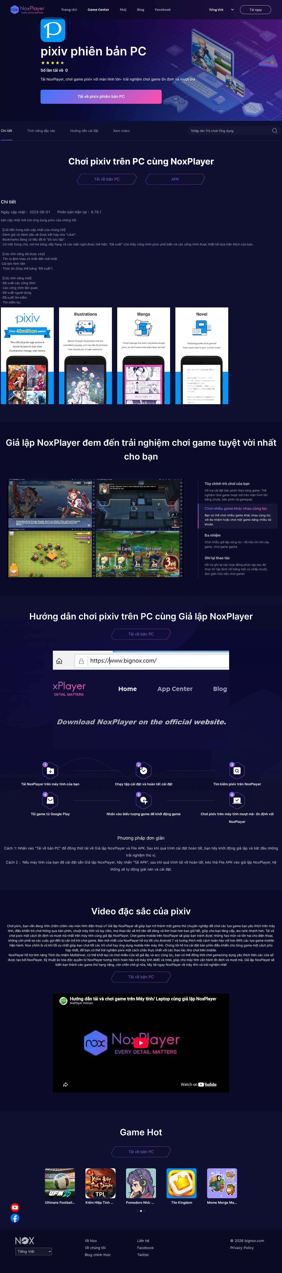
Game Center (98, 9)
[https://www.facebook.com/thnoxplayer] (15, 1218)
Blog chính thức (98, 1255)
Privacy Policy (242, 1248)
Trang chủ (69, 9)
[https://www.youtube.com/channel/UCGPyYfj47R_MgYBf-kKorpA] (15, 1207)
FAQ (123, 9)
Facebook (163, 9)
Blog (140, 9)
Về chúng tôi (95, 1248)
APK (175, 179)
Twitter (143, 1255)
